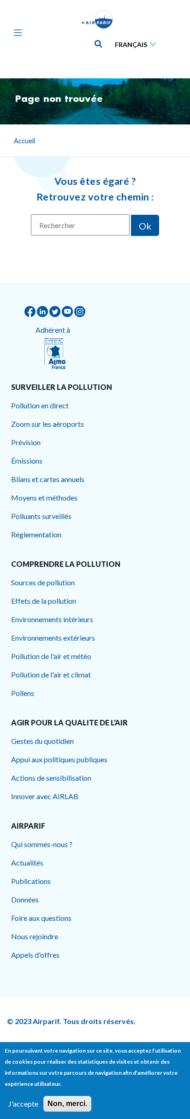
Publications (31, 881)
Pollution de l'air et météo (51, 656)
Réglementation (36, 534)
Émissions (26, 460)
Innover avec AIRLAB (44, 796)
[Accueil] (97, 19)
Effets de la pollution (43, 600)
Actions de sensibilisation (51, 777)
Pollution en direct (40, 405)
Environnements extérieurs (53, 637)
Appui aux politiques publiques (59, 759)
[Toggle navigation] (15, 32)
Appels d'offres (35, 954)
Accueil (24, 140)
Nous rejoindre (34, 936)
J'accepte (23, 1103)
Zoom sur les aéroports (47, 423)
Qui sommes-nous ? (41, 844)
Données (25, 899)
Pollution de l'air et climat (51, 674)
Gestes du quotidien (42, 740)
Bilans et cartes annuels (47, 479)
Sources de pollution (43, 582)
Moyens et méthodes (44, 497)
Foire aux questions (41, 917)
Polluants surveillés (41, 516)
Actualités (27, 862)
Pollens (22, 693)
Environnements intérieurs (52, 619)
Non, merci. (67, 1103)
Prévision (26, 442)
